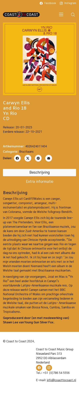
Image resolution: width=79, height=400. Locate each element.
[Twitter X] (27, 158)
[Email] (48, 158)
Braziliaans (26, 151)
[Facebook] (17, 158)
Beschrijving (39, 172)
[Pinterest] (38, 158)
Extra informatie (39, 181)
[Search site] (73, 15)
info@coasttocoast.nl (61, 380)
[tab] (39, 172)
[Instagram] (49, 368)
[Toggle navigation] (61, 14)
